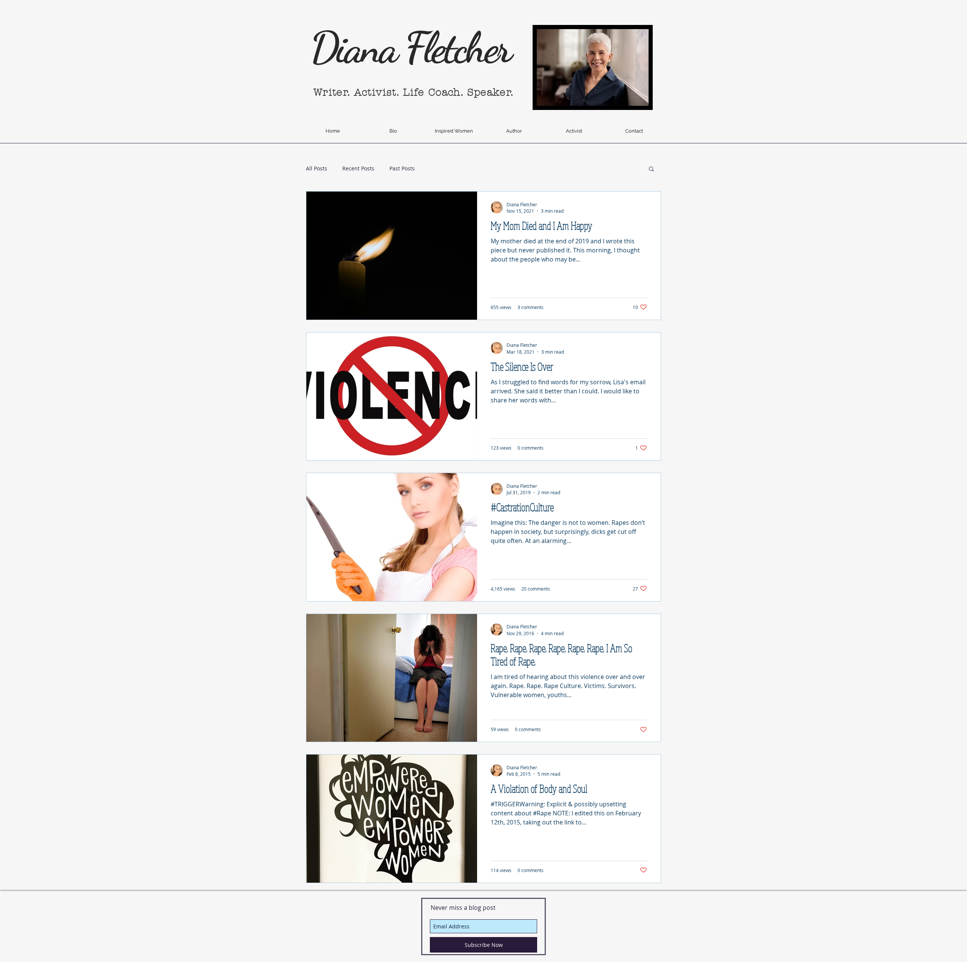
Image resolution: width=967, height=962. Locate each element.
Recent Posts (358, 168)
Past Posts (402, 168)
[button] (651, 169)
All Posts (316, 168)
